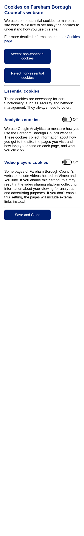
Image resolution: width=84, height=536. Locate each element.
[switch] (42, 119)
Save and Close (27, 215)
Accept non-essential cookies (27, 56)
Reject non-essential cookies (27, 75)
